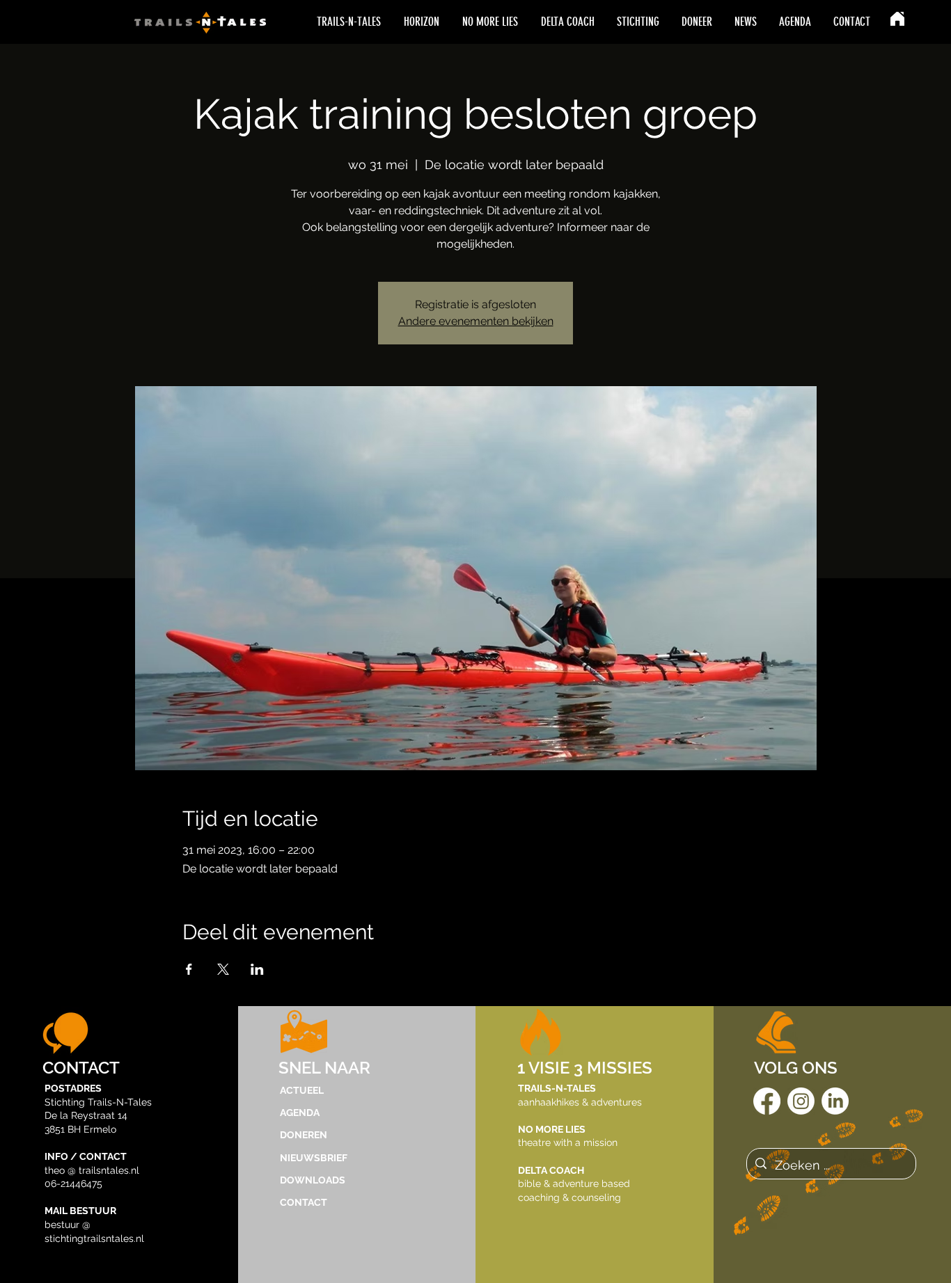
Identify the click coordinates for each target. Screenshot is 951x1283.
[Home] (897, 19)
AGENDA (300, 1112)
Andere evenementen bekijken (475, 321)
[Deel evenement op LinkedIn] (257, 969)
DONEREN (303, 1134)
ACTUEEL (302, 1090)
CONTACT (303, 1202)
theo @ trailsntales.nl (92, 1170)
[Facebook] (766, 1101)
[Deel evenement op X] (223, 969)
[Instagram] (801, 1101)
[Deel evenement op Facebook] (189, 969)
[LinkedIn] (835, 1101)
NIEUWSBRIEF (313, 1157)
